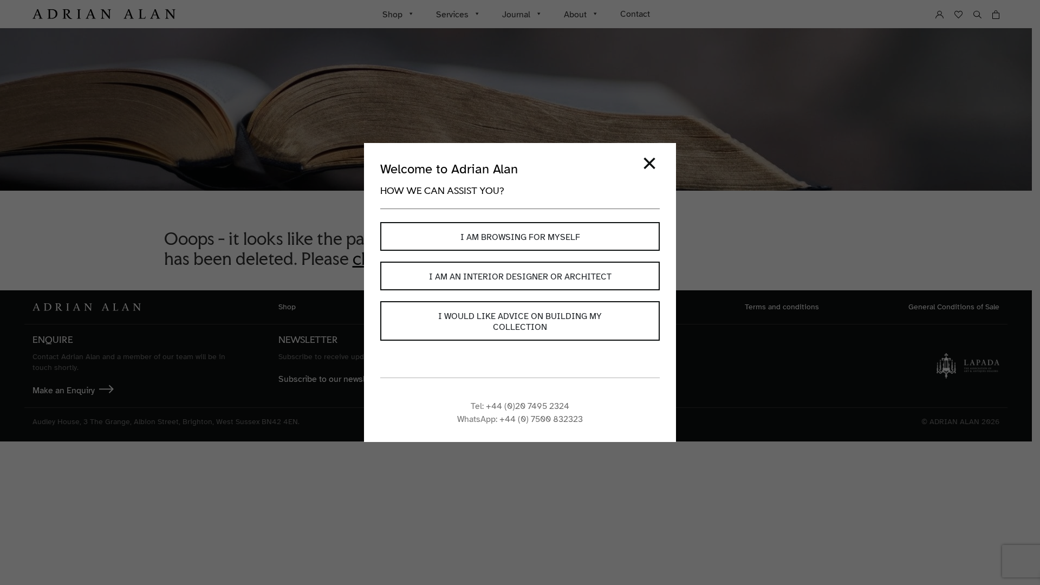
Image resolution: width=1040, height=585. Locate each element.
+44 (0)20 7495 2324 (527, 406)
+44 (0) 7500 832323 (541, 419)
